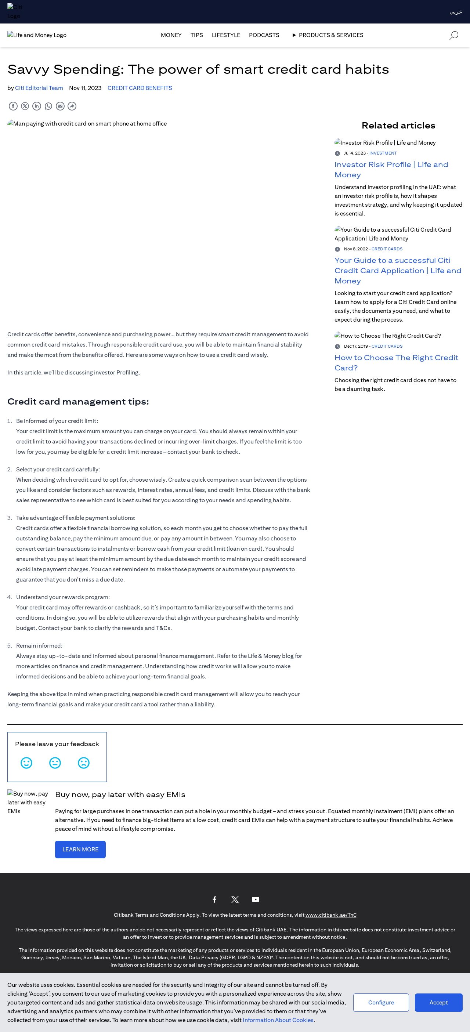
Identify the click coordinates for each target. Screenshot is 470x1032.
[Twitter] (235, 899)
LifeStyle (226, 35)
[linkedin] (36, 106)
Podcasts (264, 35)
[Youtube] (255, 899)
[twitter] (25, 106)
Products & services (331, 35)
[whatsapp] (48, 106)
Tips (197, 35)
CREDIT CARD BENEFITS (140, 87)
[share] (72, 106)
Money (171, 35)
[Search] (453, 35)
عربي (456, 11)
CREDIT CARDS (387, 248)
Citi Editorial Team (39, 87)
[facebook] (13, 106)
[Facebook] (214, 899)
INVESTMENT (383, 153)
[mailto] (60, 106)
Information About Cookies (278, 1020)
